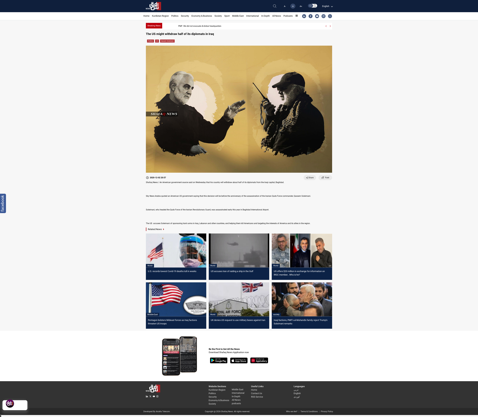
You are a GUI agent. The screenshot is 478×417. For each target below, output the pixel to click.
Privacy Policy (327, 411)
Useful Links (257, 386)
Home (146, 16)
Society (218, 16)
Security (185, 16)
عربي (296, 390)
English (297, 393)
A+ (301, 6)
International (252, 16)
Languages (299, 386)
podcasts (288, 16)
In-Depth (265, 16)
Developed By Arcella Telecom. (156, 411)
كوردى (297, 396)
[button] (326, 26)
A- (285, 6)
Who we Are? (291, 411)
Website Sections (217, 386)
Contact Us (256, 393)
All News (276, 16)
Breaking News (154, 25)
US (157, 41)
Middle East (238, 16)
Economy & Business (201, 16)
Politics (174, 16)
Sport (227, 16)
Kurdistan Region (160, 16)
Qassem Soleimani (167, 41)
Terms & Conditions (309, 411)
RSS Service (257, 396)
